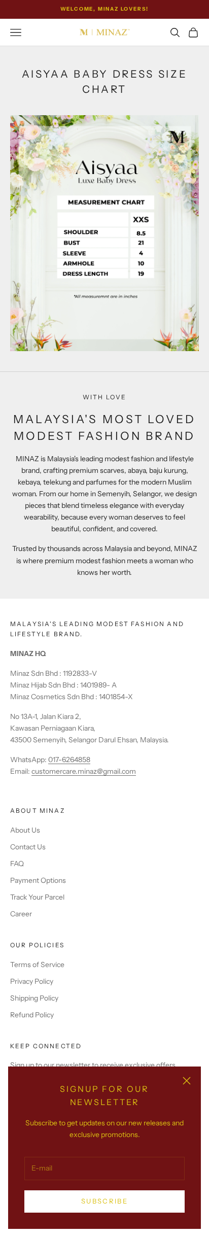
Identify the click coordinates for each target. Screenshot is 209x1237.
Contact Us (28, 846)
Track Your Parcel (37, 897)
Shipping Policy (34, 998)
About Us (25, 830)
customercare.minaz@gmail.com (83, 771)
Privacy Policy (31, 981)
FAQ (17, 863)
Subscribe (104, 1201)
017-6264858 (69, 759)
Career (21, 913)
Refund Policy (32, 1014)
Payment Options (38, 880)
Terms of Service (37, 964)
